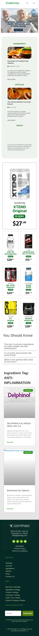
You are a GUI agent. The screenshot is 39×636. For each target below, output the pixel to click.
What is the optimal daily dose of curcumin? (18, 360)
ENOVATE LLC (23, 631)
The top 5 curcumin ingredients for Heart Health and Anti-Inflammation (19, 346)
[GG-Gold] (19, 20)
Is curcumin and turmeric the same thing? (18, 354)
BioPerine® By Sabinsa (18, 490)
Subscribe (27, 613)
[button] (19, 346)
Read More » (10, 442)
